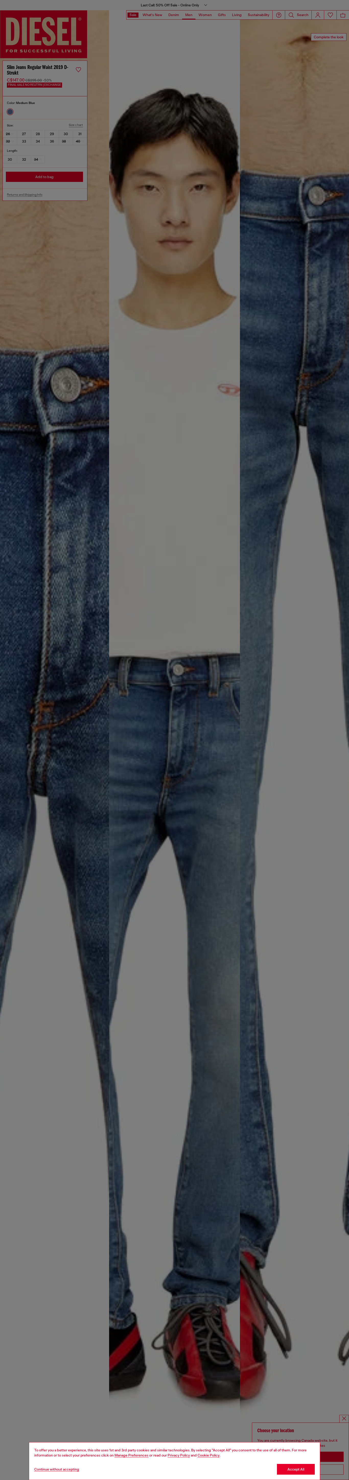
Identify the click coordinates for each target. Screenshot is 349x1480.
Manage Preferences (131, 1455)
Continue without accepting (56, 1469)
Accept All (295, 1469)
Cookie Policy (208, 1455)
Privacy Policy (179, 1455)
